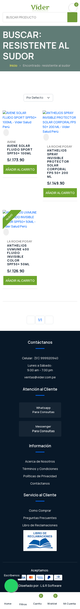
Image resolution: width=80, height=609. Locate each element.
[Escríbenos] (11, 585)
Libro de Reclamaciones (40, 525)
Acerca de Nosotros (40, 461)
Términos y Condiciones (40, 469)
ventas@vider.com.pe (40, 377)
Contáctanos (40, 483)
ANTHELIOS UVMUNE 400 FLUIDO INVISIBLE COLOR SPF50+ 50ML (18, 255)
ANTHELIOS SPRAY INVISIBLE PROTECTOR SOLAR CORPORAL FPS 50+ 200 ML (58, 163)
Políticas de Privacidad (40, 476)
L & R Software (51, 585)
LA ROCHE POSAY (59, 146)
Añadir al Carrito (20, 169)
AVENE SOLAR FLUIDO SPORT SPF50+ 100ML (20, 149)
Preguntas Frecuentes (40, 518)
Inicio (13, 65)
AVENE (11, 142)
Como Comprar (40, 510)
